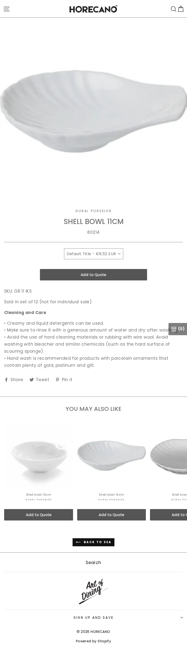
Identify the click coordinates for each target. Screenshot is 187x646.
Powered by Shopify (93, 641)
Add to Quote (93, 274)
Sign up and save (94, 617)
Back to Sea (97, 542)
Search (93, 562)
